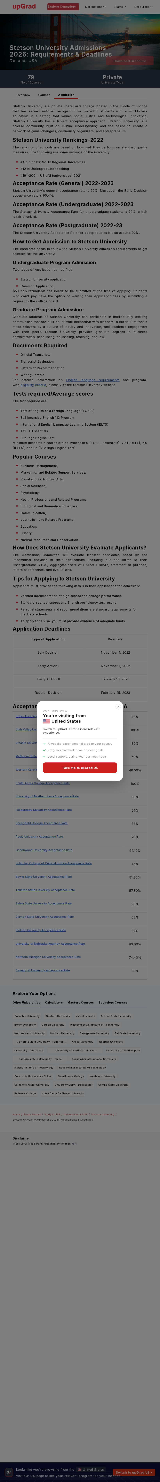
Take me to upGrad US (80, 768)
